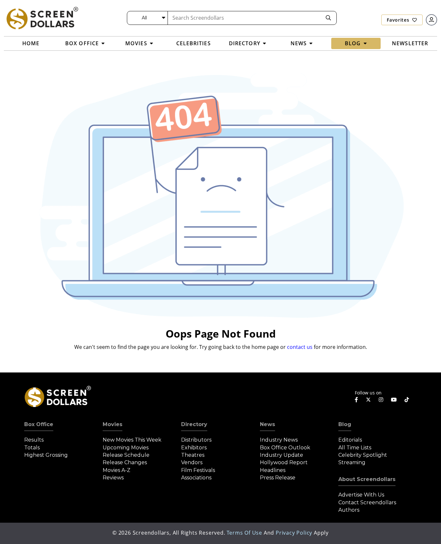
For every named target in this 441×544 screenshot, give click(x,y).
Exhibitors (194, 448)
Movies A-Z (116, 470)
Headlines (272, 470)
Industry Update (281, 455)
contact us (300, 346)
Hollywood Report (284, 462)
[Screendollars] (41, 17)
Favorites (399, 20)
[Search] (328, 18)
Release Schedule (126, 455)
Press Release (277, 478)
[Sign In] (431, 20)
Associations (196, 478)
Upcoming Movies (126, 448)
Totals (32, 448)
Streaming (351, 462)
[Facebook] (356, 399)
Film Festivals (198, 470)
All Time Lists (354, 448)
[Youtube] (394, 399)
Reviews (113, 478)
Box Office (38, 424)
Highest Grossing (46, 455)
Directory (194, 424)
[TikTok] (407, 399)
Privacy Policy (294, 532)
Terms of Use (244, 532)
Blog (344, 424)
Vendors (191, 462)
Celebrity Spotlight (362, 455)
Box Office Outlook (285, 448)
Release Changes (125, 462)
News (267, 424)
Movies (112, 424)
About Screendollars (366, 479)
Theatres (192, 455)
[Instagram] (381, 399)
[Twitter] (368, 399)
